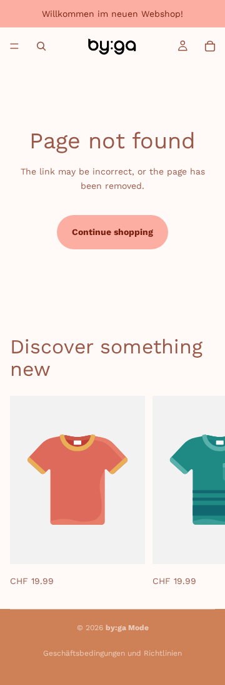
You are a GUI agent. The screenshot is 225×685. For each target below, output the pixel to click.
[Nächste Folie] (201, 491)
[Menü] (14, 46)
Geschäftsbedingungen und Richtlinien (112, 653)
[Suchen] (41, 46)
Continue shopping (112, 232)
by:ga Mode (127, 627)
